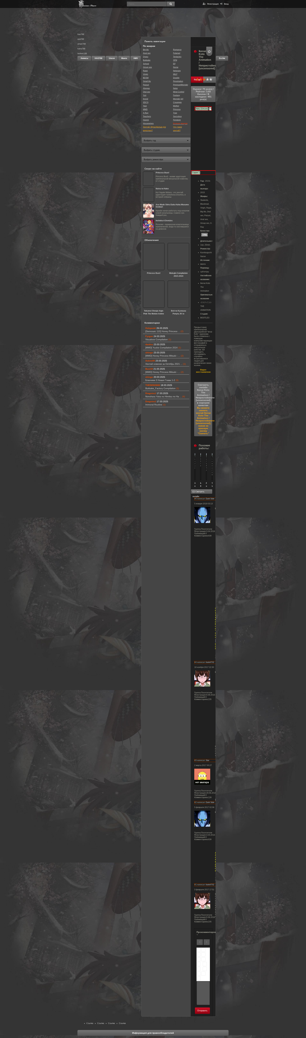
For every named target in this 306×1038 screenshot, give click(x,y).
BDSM (146, 78)
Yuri (144, 95)
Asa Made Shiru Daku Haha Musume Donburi (172, 206)
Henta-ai (101, 4)
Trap (175, 113)
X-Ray (145, 113)
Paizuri (146, 85)
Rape (145, 71)
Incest (145, 99)
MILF (175, 74)
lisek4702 (210, 662)
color (199, 969)
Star (207, 760)
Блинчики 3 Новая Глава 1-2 (161, 380)
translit (203, 974)
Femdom (177, 120)
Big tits (146, 50)
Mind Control (178, 92)
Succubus (177, 116)
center (203, 959)
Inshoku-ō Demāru (164, 220)
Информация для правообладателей (153, 1033)
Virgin (145, 74)
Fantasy (176, 95)
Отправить (202, 1010)
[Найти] (171, 4)
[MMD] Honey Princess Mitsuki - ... (164, 355)
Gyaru (145, 57)
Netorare (177, 71)
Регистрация (213, 4)
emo (205, 964)
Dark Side (210, 499)
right (199, 964)
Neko (175, 88)
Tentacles (177, 57)
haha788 (81, 49)
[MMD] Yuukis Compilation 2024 (163, 347)
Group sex (147, 67)
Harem (146, 120)
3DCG (145, 102)
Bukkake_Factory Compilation (162, 388)
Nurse (175, 67)
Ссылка (89, 1023)
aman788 (81, 44)
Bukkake (146, 60)
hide (205, 969)
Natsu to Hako (162, 189)
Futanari (176, 53)
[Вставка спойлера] (199, 978)
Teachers (147, 116)
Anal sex (146, 53)
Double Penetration (178, 79)
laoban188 (82, 53)
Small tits (147, 81)
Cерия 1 (196, 172)
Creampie (177, 102)
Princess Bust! (162, 173)
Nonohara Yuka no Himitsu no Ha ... (165, 396)
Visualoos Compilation (158, 339)
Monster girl (178, 99)
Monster (184, 85)
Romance (177, 50)
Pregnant (177, 85)
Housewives (148, 123)
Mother (176, 106)
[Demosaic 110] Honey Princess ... (164, 331)
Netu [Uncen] (202, 109)
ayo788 (80, 39)
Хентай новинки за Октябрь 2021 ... (165, 364)
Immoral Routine (155, 404)
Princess (177, 109)
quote (199, 974)
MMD (145, 109)
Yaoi (145, 106)
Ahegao (146, 88)
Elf (174, 64)
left (199, 959)
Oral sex (146, 92)
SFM (175, 60)
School (146, 64)
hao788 (80, 34)
